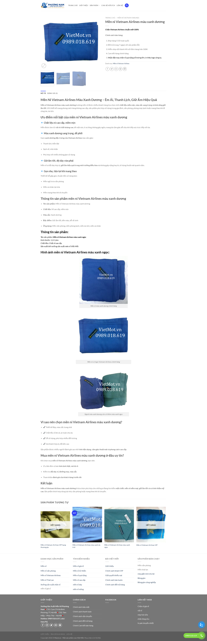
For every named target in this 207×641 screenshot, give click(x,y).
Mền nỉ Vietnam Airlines (128, 18)
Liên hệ (120, 5)
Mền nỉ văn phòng (48, 571)
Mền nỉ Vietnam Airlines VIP (147, 545)
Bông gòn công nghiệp (147, 582)
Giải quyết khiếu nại (113, 575)
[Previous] (45, 42)
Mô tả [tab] (43, 93)
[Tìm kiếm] (127, 5)
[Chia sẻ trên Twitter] (112, 69)
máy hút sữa (143, 615)
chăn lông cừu (143, 619)
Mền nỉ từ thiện (79, 571)
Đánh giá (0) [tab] (52, 93)
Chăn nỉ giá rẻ (143, 606)
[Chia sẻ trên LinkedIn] (125, 69)
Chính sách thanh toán (82, 611)
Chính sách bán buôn (114, 580)
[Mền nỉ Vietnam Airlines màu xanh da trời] (87, 524)
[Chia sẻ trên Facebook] (107, 69)
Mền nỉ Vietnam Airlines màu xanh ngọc (117, 546)
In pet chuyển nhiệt (146, 623)
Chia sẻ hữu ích (108, 5)
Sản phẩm (94, 5)
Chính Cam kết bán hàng (83, 625)
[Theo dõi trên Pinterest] (60, 625)
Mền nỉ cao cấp (79, 580)
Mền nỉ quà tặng (79, 575)
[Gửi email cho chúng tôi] (56, 625)
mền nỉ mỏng (78, 589)
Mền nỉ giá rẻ (78, 566)
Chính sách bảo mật (81, 607)
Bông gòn (141, 578)
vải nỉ (140, 610)
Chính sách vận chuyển (82, 616)
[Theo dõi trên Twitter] (51, 625)
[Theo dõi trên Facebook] (43, 625)
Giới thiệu (83, 5)
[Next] (97, 42)
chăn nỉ (91, 638)
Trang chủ (73, 5)
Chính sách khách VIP (114, 571)
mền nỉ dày (77, 584)
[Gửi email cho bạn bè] (116, 69)
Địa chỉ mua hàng (58, 634)
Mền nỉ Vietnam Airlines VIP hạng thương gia (53, 546)
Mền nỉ (43, 566)
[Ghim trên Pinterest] (120, 69)
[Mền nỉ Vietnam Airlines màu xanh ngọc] (119, 524)
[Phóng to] (43, 65)
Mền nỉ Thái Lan (47, 580)
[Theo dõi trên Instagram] (47, 625)
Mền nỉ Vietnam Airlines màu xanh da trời (86, 546)
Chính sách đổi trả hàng (115, 584)
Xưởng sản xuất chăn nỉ (50, 584)
